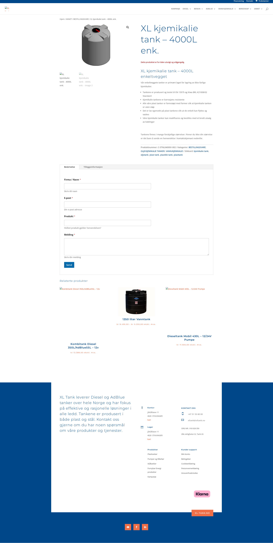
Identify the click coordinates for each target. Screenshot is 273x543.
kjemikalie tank (201, 151)
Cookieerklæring (188, 463)
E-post (68, 198)
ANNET (257, 9)
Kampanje (152, 476)
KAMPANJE (175, 9)
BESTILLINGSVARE (81, 19)
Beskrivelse (69, 167)
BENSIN (197, 9)
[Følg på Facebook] (136, 527)
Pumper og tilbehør (156, 459)
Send (69, 265)
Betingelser (186, 459)
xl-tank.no (202, 513)
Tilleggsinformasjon (93, 167)
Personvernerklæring (190, 468)
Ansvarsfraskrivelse (189, 473)
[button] (127, 27)
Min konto (185, 454)
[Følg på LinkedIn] (145, 527)
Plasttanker (152, 454)
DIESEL (186, 9)
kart (149, 439)
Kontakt (249, 1)
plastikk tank (166, 154)
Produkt (69, 216)
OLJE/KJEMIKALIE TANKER (153, 151)
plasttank (178, 154)
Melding (69, 234)
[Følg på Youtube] (128, 527)
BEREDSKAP (244, 9)
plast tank (154, 154)
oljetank (144, 154)
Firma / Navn (72, 179)
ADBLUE (209, 9)
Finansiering (239, 1)
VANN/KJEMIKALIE (225, 9)
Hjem (62, 19)
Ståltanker (152, 463)
